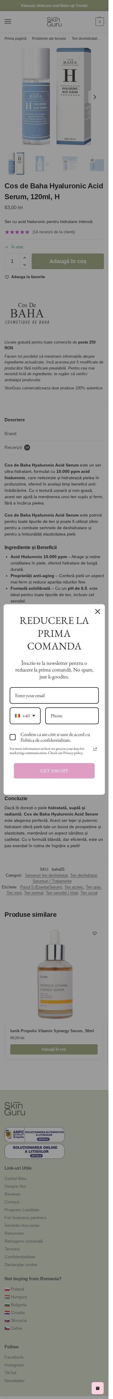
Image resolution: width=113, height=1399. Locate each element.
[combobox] (25, 715)
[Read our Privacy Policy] (95, 749)
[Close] (97, 611)
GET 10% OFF (54, 771)
